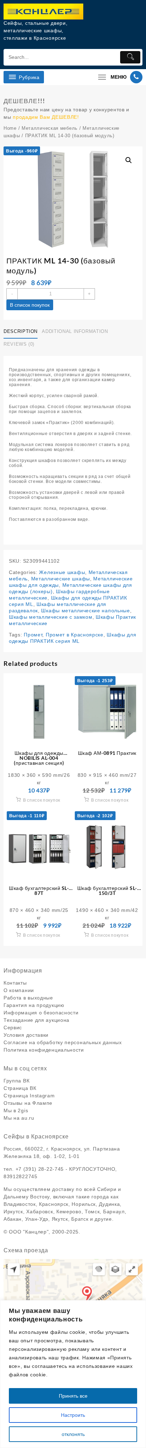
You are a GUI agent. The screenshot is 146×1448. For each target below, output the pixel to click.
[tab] (22, 331)
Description (21, 331)
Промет (33, 634)
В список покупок (30, 305)
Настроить (73, 1415)
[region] (73, 1374)
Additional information (75, 331)
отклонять (73, 1434)
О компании (19, 990)
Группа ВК (16, 1081)
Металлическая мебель (50, 128)
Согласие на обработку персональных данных (63, 1042)
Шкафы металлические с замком (50, 617)
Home (10, 128)
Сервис (13, 1027)
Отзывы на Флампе (28, 1103)
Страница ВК (20, 1088)
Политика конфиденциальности (44, 1050)
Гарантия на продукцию (34, 1005)
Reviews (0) (19, 344)
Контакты (15, 983)
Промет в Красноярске (74, 634)
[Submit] (130, 57)
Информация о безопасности (41, 1012)
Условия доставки (26, 1035)
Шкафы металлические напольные (85, 610)
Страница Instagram (29, 1095)
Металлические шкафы (60, 578)
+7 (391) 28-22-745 (40, 1169)
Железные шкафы (62, 572)
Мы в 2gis (16, 1110)
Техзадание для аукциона (36, 1020)
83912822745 (21, 1176)
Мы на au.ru (19, 1118)
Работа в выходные (28, 998)
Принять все (73, 1396)
